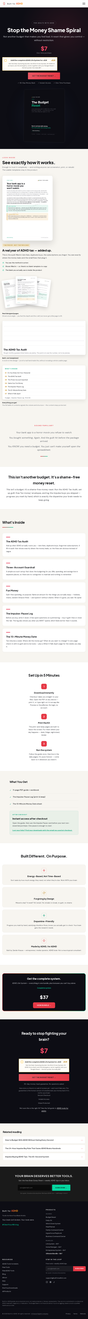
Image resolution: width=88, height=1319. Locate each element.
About (4, 1277)
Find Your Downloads (10, 1288)
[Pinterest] (51, 1282)
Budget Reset (51, 1217)
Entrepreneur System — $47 (56, 1250)
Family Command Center (54, 1230)
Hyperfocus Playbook (54, 1233)
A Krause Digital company (39, 1314)
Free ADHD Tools (8, 1271)
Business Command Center (55, 1236)
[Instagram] (47, 1282)
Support (5, 1284)
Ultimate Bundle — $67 (54, 1253)
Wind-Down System (53, 1223)
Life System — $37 (52, 1244)
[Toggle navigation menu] (84, 3)
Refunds (83, 1314)
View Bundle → (44, 1005)
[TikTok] (54, 1282)
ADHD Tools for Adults (10, 1264)
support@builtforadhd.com (56, 1278)
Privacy (68, 1314)
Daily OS (49, 1220)
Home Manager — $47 (53, 1247)
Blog (4, 1274)
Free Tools (6, 1267)
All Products (6, 1291)
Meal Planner (50, 1227)
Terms (75, 1314)
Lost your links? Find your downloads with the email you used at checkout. (42, 830)
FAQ (3, 1281)
